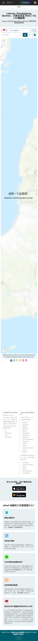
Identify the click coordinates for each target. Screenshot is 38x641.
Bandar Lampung (27, 448)
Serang (24, 469)
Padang (24, 445)
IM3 (6, 435)
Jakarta (24, 422)
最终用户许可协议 (18, 634)
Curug (24, 466)
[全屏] (35, 30)
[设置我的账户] (35, 2)
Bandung (25, 429)
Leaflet (4, 354)
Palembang (26, 433)
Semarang (25, 441)
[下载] (19, 488)
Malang (24, 452)
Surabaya (25, 424)
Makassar (25, 437)
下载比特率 (29, 35)
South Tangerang (27, 439)
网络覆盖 (25, 35)
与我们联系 (20, 593)
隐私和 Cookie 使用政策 (17, 632)
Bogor (24, 450)
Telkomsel (8, 433)
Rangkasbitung (27, 471)
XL (6, 431)
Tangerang (25, 435)
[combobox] (6, 30)
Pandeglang (26, 473)
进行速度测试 (26, 2)
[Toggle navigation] (3, 3)
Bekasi (24, 431)
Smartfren (8, 437)
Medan (24, 426)
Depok (24, 443)
